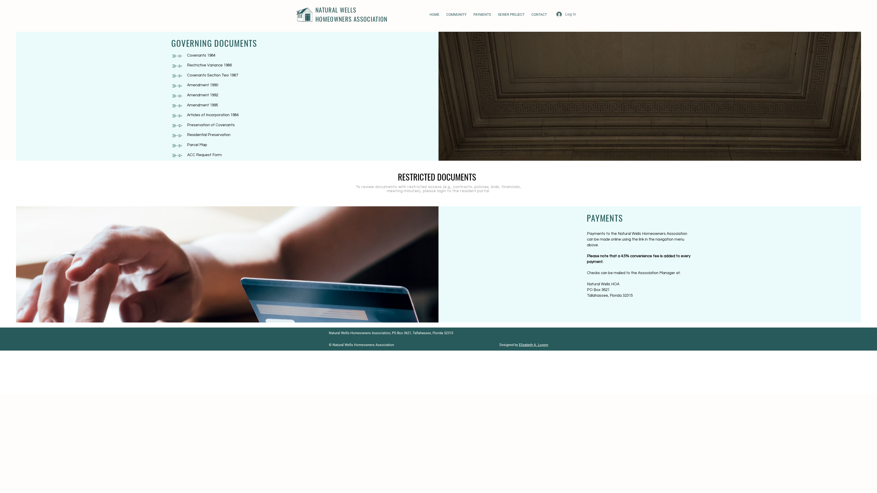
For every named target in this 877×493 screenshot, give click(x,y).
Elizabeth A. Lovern (533, 345)
